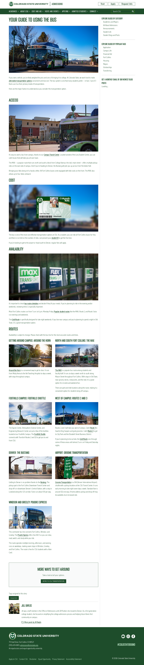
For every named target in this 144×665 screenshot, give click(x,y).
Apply (113, 4)
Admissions (57, 4)
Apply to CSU (13, 659)
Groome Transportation (63, 482)
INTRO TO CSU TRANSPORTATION (53, 581)
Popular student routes (62, 311)
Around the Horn (14, 370)
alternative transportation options (20, 81)
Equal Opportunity (44, 659)
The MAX (58, 370)
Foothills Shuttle (39, 434)
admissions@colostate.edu (29, 645)
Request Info (127, 4)
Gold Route (16, 319)
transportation (13, 598)
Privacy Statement (58, 659)
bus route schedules (31, 303)
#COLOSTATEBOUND (126, 645)
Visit (103, 4)
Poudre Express (23, 535)
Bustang (43, 482)
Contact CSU (23, 659)
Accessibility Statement (74, 659)
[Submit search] (133, 11)
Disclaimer (33, 659)
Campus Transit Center (51, 155)
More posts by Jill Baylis (32, 622)
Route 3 (93, 428)
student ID (55, 238)
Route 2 (90, 431)
